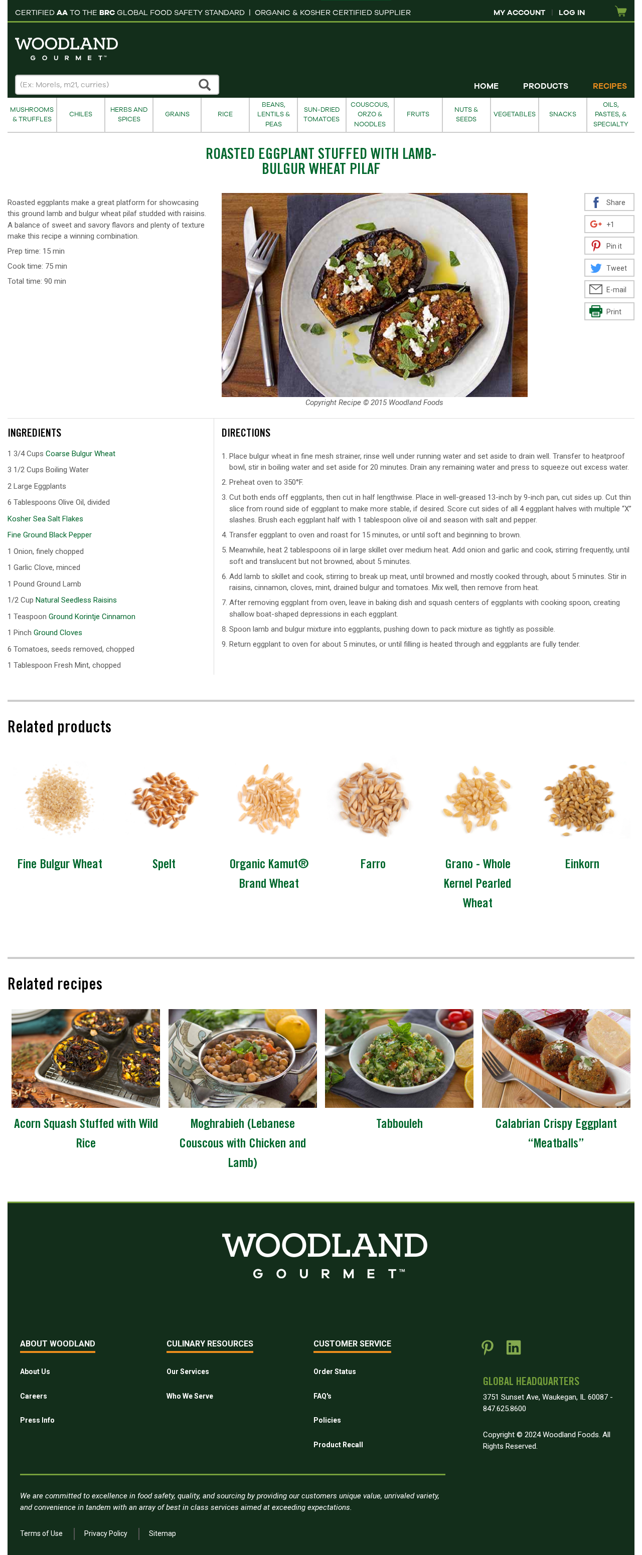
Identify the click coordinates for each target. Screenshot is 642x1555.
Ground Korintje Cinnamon (92, 616)
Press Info (37, 1420)
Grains (177, 114)
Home (486, 86)
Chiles (80, 114)
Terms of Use (41, 1533)
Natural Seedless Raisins (76, 600)
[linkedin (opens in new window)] (514, 1351)
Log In (572, 13)
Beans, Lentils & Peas (273, 114)
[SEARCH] (205, 85)
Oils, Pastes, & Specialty (610, 114)
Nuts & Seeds (466, 114)
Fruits (418, 114)
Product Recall (338, 1445)
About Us (35, 1372)
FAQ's (322, 1396)
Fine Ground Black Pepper (50, 534)
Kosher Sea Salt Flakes (45, 518)
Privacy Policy (105, 1533)
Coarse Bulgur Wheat (80, 453)
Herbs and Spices (128, 114)
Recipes (610, 86)
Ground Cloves (58, 632)
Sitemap (162, 1533)
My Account (519, 13)
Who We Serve (190, 1396)
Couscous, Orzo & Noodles (370, 114)
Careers (33, 1396)
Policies (327, 1420)
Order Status (334, 1372)
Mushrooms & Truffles (32, 114)
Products (545, 86)
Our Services (188, 1372)
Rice (225, 114)
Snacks (562, 114)
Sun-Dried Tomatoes (321, 114)
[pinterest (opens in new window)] (487, 1351)
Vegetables (515, 114)
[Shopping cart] (621, 12)
